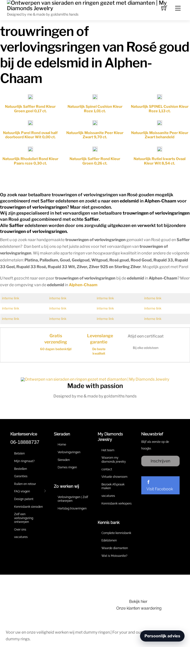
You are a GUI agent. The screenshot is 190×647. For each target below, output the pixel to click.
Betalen (19, 453)
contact (106, 469)
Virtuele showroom (114, 476)
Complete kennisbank (116, 533)
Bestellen (20, 469)
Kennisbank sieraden (28, 506)
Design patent (23, 499)
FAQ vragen (22, 491)
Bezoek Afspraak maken (112, 486)
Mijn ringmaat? (24, 461)
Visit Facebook (159, 489)
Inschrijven (160, 461)
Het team (107, 450)
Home (62, 444)
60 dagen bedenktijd (55, 349)
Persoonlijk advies (162, 636)
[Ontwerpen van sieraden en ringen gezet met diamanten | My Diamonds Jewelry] (95, 5)
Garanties (20, 476)
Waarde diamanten (114, 548)
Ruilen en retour (25, 484)
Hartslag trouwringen (72, 508)
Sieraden (64, 460)
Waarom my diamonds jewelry (113, 459)
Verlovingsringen (69, 452)
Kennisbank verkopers (116, 503)
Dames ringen (67, 467)
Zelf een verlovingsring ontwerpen (23, 518)
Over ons (20, 529)
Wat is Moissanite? (114, 556)
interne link (10, 298)
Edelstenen (109, 540)
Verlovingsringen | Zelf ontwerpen (73, 499)
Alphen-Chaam (83, 284)
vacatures (21, 537)
